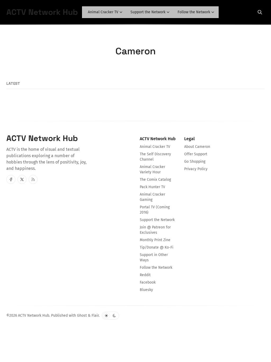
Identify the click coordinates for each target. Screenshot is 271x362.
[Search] (260, 12)
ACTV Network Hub (33, 315)
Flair (95, 315)
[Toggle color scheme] (110, 316)
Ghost (82, 315)
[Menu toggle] (121, 12)
